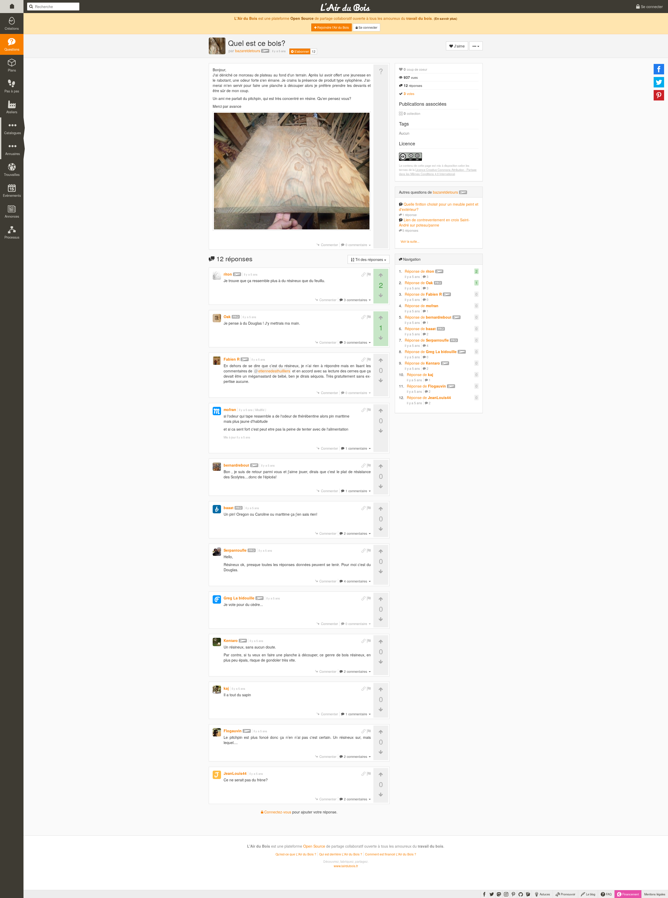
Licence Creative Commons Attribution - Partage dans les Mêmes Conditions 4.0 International (437, 172)
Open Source (302, 18)
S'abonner (301, 51)
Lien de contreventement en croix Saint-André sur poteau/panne (434, 222)
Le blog (590, 894)
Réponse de (419, 271)
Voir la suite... (410, 241)
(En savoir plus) (445, 18)
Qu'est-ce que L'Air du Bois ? (296, 854)
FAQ (608, 894)
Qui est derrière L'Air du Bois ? (340, 854)
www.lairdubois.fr (346, 866)
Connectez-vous (277, 811)
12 (313, 51)
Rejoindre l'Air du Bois (333, 27)
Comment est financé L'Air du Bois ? (390, 854)
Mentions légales (654, 894)
